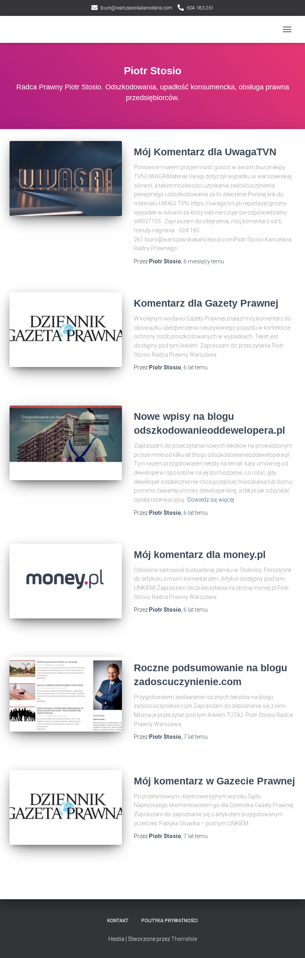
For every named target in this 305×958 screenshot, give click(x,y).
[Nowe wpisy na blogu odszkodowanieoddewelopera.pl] (66, 443)
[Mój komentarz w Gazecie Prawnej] (66, 807)
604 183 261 (200, 8)
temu (203, 261)
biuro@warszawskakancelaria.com (136, 8)
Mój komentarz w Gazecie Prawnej (214, 780)
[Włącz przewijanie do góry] (289, 942)
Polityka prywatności (169, 920)
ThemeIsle (184, 939)
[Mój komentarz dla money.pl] (66, 581)
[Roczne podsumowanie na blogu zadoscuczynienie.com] (66, 694)
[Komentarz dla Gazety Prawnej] (66, 329)
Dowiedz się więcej (210, 499)
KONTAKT (117, 920)
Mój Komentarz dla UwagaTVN (205, 151)
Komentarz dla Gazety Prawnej (206, 303)
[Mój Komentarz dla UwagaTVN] (66, 178)
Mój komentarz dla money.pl (200, 554)
